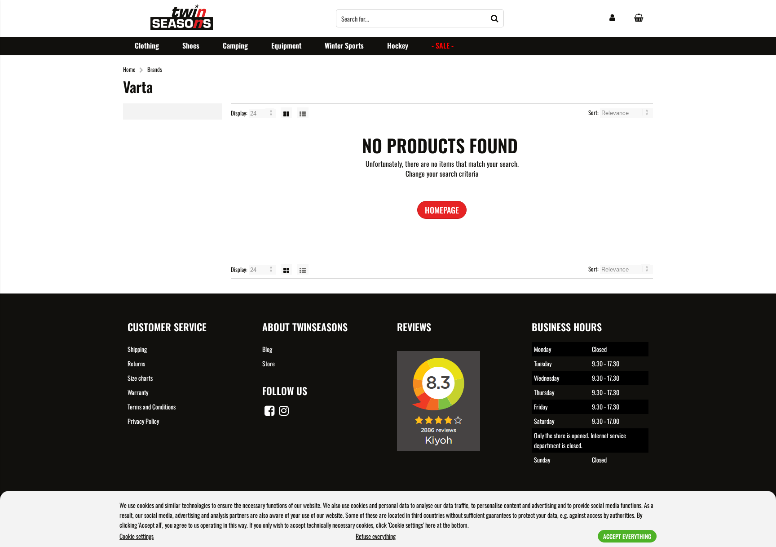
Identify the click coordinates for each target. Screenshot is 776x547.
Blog (267, 349)
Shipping (137, 349)
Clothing (147, 45)
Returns (136, 363)
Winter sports (344, 45)
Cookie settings (136, 536)
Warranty (138, 392)
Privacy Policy (143, 421)
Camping (235, 45)
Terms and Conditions (152, 406)
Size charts (140, 377)
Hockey (397, 45)
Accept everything (627, 536)
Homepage (442, 210)
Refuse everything (376, 536)
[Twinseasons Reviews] (442, 457)
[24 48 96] (263, 112)
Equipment (286, 45)
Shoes (190, 45)
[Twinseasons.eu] (181, 27)
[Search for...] (495, 18)
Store (268, 363)
